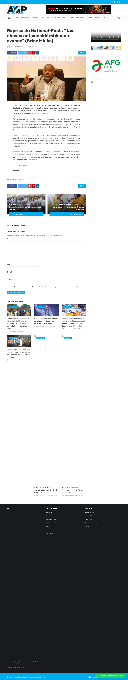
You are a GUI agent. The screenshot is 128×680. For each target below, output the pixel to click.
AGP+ (104, 18)
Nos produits (89, 516)
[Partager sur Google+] (30, 52)
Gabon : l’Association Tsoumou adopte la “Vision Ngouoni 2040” (72, 490)
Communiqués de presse (93, 523)
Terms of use (92, 677)
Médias (96, 18)
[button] (110, 676)
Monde (89, 18)
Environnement (60, 18)
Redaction (17, 46)
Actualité (10, 26)
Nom (9, 265)
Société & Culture (46, 18)
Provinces (80, 18)
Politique (25, 18)
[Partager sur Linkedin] (37, 52)
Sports (71, 18)
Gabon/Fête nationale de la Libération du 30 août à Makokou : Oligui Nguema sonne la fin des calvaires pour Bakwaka (19, 323)
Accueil (16, 18)
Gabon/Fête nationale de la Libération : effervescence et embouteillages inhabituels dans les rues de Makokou (73, 322)
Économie (34, 18)
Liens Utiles (88, 519)
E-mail (9, 272)
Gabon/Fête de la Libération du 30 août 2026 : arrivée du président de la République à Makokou (18, 353)
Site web (10, 279)
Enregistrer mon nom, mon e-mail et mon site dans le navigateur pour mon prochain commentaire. (44, 287)
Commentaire (12, 239)
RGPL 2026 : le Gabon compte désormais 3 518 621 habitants (46, 490)
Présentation (89, 512)
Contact (87, 526)
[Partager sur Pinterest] (34, 52)
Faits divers (50, 533)
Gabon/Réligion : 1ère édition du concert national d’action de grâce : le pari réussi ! (45, 321)
